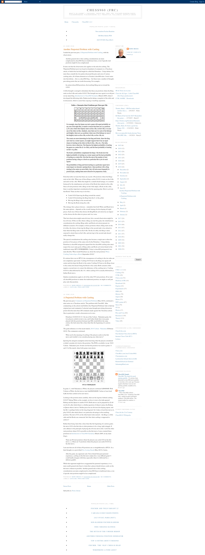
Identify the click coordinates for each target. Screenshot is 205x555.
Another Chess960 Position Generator (104, 536)
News (117, 305)
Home (66, 22)
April (122, 205)
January (122, 214)
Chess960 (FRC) (102, 10)
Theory (118, 318)
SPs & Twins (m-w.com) (123, 91)
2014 (120, 224)
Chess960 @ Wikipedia (123, 415)
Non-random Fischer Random (105, 31)
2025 (120, 145)
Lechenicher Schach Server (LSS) (126, 359)
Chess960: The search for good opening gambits (127, 377)
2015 (120, 221)
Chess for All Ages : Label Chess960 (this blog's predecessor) (127, 94)
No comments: (106, 285)
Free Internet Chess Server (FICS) (126, 334)
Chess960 (121, 390)
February (123, 211)
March (122, 208)
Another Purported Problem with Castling (81, 49)
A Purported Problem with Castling (91, 52)
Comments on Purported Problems (86, 301)
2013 (120, 227)
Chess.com (119, 278)
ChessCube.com (121, 331)
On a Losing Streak (88, 450)
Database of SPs (121, 280)
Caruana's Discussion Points (104, 513)
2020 (120, 161)
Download (119, 283)
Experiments (120, 288)
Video (117, 321)
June (121, 188)
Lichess (118, 339)
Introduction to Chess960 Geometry (86, 96)
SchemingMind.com (122, 364)
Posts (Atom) (76, 491)
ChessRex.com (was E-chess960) (126, 353)
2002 (120, 243)
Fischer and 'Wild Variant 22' (105, 508)
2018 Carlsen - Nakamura (99, 328)
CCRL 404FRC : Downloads (125, 98)
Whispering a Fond (105, 550)
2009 (120, 240)
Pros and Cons (83, 287)
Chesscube (75, 22)
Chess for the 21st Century (124, 412)
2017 (120, 218)
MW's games (120, 302)
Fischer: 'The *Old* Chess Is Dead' (105, 545)
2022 (120, 154)
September (123, 179)
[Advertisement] (126, 73)
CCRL (118, 275)
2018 (120, 167)
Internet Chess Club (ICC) (124, 336)
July (121, 185)
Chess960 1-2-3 (87, 22)
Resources (119, 315)
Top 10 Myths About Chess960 (105, 541)
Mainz (118, 299)
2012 (120, 231)
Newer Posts (67, 486)
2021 (120, 158)
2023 (120, 151)
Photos (118, 310)
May (121, 202)
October (122, 176)
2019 (120, 164)
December (123, 169)
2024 (120, 148)
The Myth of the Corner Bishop (105, 531)
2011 (120, 234)
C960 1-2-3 (119, 270)
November (123, 173)
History (118, 294)
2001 (120, 246)
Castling (73, 287)
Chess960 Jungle (123, 374)
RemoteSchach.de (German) (124, 361)
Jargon (118, 297)
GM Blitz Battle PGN (105, 36)
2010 (120, 237)
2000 (120, 249)
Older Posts (110, 486)
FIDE (117, 291)
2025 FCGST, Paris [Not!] (105, 40)
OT (117, 307)
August (122, 182)
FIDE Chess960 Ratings (104, 527)
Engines (118, 286)
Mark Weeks (134, 48)
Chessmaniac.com (121, 356)
